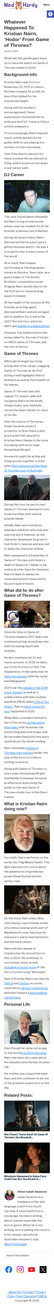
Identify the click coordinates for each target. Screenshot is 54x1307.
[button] (50, 14)
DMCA (42, 1296)
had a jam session (15, 676)
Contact (28, 1292)
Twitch (8, 983)
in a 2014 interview (33, 1053)
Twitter (24, 983)
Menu (47, 4)
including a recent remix (20, 967)
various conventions (34, 988)
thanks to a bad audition (33, 326)
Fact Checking (26, 1296)
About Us (14, 1292)
